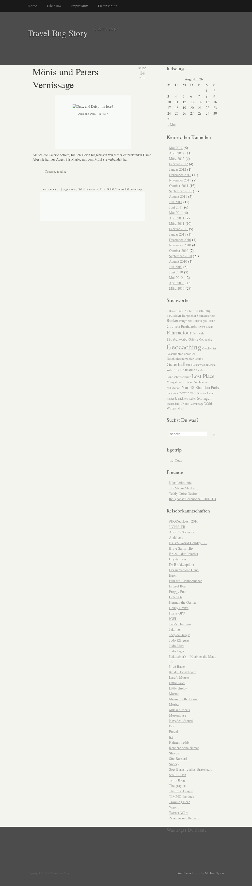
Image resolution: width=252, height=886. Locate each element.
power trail (187, 392)
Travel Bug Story (58, 33)
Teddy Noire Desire (183, 493)
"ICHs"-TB (177, 526)
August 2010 (178, 261)
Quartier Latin (205, 393)
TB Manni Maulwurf (184, 488)
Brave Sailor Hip (181, 548)
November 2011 (180, 180)
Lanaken (200, 370)
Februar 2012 (178, 164)
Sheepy (174, 753)
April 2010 (176, 283)
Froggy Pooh (178, 591)
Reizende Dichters (177, 398)
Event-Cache (205, 327)
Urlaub (184, 403)
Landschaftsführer (178, 377)
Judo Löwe (176, 645)
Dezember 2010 (180, 239)
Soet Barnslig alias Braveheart (190, 769)
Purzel (173, 731)
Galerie (82, 189)
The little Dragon (181, 791)
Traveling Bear (179, 801)
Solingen (204, 398)
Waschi (174, 807)
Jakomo (174, 629)
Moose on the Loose (183, 699)
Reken (192, 398)
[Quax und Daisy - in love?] (93, 106)
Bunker (172, 320)
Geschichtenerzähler (180, 358)
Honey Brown (179, 607)
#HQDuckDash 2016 (183, 521)
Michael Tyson (214, 873)
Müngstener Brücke (180, 382)
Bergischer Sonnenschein (199, 315)
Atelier (188, 311)
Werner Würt (178, 812)
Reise (103, 189)
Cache (72, 189)
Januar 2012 (177, 169)
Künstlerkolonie (180, 482)
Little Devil (177, 682)
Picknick (172, 393)
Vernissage (136, 189)
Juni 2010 (176, 272)
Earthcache (189, 326)
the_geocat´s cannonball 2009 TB (192, 498)
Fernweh (198, 333)
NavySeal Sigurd (181, 720)
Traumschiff (122, 189)
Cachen (173, 326)
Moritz (174, 704)
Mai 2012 (176, 147)
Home (32, 5)
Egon (172, 575)
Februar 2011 (178, 228)
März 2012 (176, 158)
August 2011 (178, 196)
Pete (172, 726)
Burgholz (185, 320)
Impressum (79, 5)
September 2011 (180, 191)
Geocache (92, 189)
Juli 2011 (175, 201)
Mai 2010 (176, 277)
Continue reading (55, 171)
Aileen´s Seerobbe (182, 532)
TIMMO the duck (181, 796)
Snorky (174, 764)
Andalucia (176, 537)
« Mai (171, 124)
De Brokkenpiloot (181, 564)
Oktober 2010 (178, 250)
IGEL (173, 618)
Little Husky (178, 688)
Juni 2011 (176, 207)
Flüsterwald (177, 339)
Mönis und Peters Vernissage (65, 78)
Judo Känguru (179, 640)
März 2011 (176, 223)
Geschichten (209, 348)
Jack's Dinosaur (180, 624)
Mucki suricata (179, 709)
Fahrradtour (179, 332)
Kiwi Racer (177, 666)
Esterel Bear (178, 586)
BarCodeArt (174, 315)
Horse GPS (177, 613)
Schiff (110, 189)
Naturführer (173, 388)
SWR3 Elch (177, 774)
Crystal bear (177, 559)
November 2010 (180, 245)
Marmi (174, 693)
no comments (50, 189)
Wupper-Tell (175, 408)
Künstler (188, 369)
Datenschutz (107, 5)
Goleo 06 (175, 597)
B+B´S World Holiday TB (188, 543)
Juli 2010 (175, 266)
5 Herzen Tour (175, 311)
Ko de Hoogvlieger (182, 672)
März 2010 (176, 288)
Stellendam (173, 403)
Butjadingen (200, 321)
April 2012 (176, 153)
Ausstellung (202, 310)
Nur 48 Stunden (195, 387)
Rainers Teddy (179, 742)
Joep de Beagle (179, 634)
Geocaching (184, 346)
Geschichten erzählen (181, 353)
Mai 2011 (176, 212)
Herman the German (183, 602)
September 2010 (180, 256)
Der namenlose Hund (184, 570)
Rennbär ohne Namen (184, 747)
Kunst (177, 370)
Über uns (54, 5)
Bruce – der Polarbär (183, 553)
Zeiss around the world (185, 818)
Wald (208, 403)
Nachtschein (202, 382)
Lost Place (203, 375)
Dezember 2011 (180, 174)
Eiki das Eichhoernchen (185, 580)
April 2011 (176, 218)
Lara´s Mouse (179, 677)
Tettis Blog (177, 780)
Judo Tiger (176, 651)
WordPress (184, 873)
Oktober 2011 (178, 185)
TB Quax (175, 460)
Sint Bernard (178, 758)
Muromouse (177, 715)
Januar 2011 (177, 234)
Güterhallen (178, 364)
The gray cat (178, 785)
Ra (171, 737)
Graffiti (199, 358)
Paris (215, 387)
